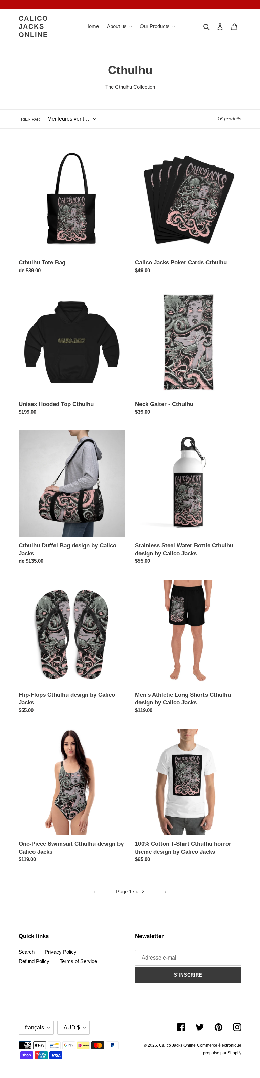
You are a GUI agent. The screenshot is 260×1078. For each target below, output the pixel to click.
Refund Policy (34, 961)
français (34, 1027)
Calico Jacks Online (33, 26)
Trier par (29, 119)
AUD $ (72, 1027)
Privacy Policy (61, 952)
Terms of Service (78, 961)
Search (27, 952)
